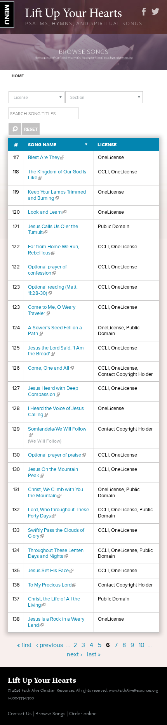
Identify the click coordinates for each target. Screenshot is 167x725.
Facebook (144, 12)
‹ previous (49, 645)
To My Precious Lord (52, 585)
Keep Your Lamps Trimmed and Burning (57, 195)
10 (141, 645)
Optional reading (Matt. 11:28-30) (53, 290)
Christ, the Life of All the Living (54, 602)
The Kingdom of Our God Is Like (57, 175)
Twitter (155, 12)
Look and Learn (47, 212)
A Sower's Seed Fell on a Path (55, 331)
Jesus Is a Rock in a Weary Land (56, 622)
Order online (83, 713)
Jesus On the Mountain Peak (53, 472)
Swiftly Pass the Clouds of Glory (56, 533)
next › (74, 654)
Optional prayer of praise (57, 455)
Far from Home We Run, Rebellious (53, 250)
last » (94, 654)
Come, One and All (51, 368)
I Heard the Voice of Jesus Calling (56, 411)
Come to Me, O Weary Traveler (51, 310)
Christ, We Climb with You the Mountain (55, 492)
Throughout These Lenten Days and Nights (56, 553)
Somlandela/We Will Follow (57, 432)
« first (24, 645)
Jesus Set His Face (50, 571)
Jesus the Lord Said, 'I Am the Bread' (56, 351)
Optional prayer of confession (47, 270)
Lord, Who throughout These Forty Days (58, 513)
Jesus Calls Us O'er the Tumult (53, 229)
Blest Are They (46, 157)
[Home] (83, 16)
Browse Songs (50, 713)
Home (18, 76)
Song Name (42, 144)
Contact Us (19, 713)
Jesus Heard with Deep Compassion (53, 391)
